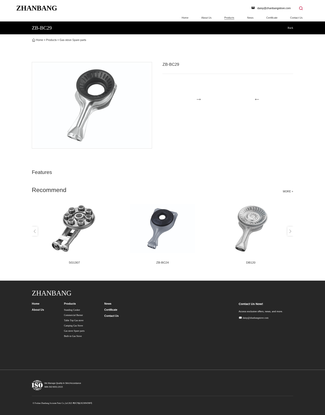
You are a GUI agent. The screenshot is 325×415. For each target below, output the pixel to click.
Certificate (271, 17)
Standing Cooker (72, 310)
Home (185, 17)
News (250, 17)
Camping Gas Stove (73, 325)
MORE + (288, 191)
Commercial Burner (73, 315)
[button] (35, 231)
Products (229, 17)
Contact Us (296, 17)
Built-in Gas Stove (73, 336)
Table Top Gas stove (73, 320)
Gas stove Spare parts (73, 40)
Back (290, 27)
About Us (206, 17)
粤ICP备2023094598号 (82, 403)
